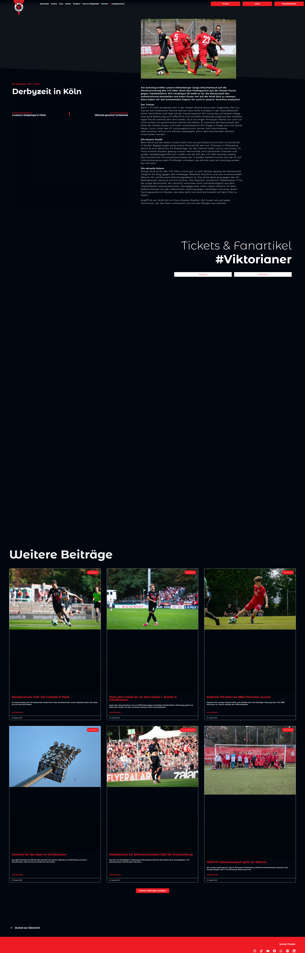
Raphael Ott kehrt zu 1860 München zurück (239, 697)
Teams (54, 4)
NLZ (61, 4)
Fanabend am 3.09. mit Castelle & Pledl (40, 697)
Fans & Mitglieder (90, 4)
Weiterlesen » (18, 712)
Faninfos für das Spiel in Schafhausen (39, 854)
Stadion (76, 4)
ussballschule (117, 4)
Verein (68, 4)
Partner (104, 4)
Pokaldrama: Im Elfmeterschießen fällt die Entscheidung (151, 854)
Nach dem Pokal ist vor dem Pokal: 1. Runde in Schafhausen (143, 698)
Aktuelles (44, 4)
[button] (152, 890)
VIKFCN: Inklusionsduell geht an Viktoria (237, 862)
